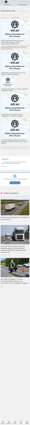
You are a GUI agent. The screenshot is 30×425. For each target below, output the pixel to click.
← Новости (3, 8)
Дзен (2, 222)
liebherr (23, 10)
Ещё (27, 17)
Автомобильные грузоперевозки (15, 18)
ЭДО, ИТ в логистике (6, 255)
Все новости (5, 166)
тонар (27, 10)
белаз (19, 10)
